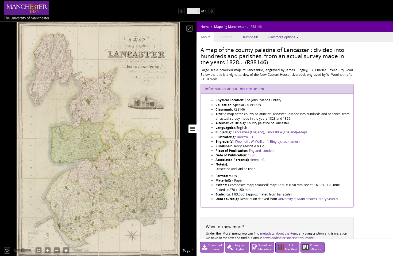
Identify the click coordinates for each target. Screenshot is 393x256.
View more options (282, 37)
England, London (261, 150)
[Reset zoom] (66, 250)
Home (205, 26)
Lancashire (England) (248, 132)
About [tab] (205, 37)
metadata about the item (278, 233)
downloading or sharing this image (288, 238)
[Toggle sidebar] (192, 129)
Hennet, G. (257, 159)
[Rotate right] (38, 250)
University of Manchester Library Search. (308, 199)
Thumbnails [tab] (250, 37)
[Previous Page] (181, 11)
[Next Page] (212, 11)
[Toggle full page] (189, 28)
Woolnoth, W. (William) (251, 141)
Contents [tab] (225, 37)
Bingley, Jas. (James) (285, 141)
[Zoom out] (57, 250)
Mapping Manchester (230, 26)
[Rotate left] (7, 250)
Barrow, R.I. (245, 137)
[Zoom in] (48, 250)
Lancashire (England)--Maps (286, 132)
